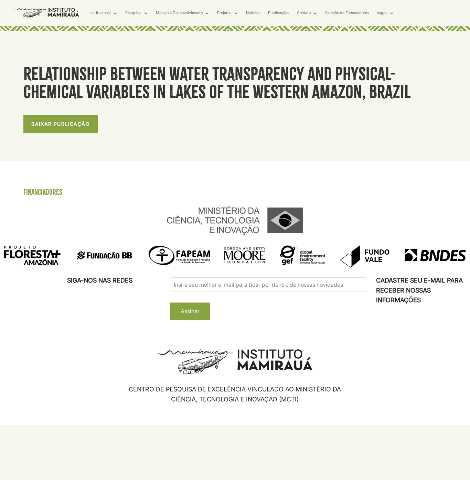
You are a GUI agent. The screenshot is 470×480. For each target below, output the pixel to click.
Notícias (253, 12)
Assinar (190, 311)
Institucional (100, 12)
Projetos (224, 12)
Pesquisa (133, 12)
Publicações (278, 12)
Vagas (382, 12)
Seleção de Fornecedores (347, 12)
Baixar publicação (60, 124)
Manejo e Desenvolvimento (179, 12)
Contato (304, 12)
